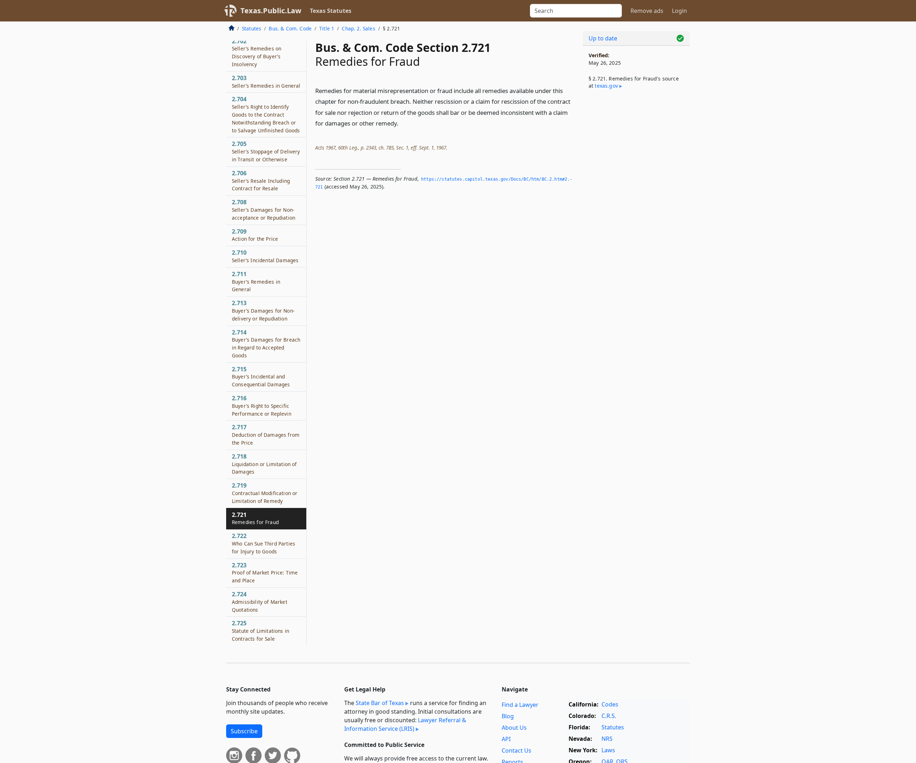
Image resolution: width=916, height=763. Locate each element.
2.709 (255, 235)
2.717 (265, 434)
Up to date (603, 38)
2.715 (261, 376)
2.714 (266, 343)
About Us (514, 728)
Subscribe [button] (244, 731)
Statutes (251, 28)
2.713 (263, 310)
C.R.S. (608, 716)
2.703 (266, 81)
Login (679, 11)
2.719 (264, 492)
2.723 (265, 572)
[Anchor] (402, 123)
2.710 (265, 256)
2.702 (256, 52)
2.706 (261, 180)
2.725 (260, 630)
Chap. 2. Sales (358, 28)
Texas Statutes (330, 11)
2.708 (263, 209)
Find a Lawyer (520, 705)
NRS (607, 739)
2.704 (266, 114)
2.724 (259, 601)
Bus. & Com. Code (290, 28)
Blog (508, 716)
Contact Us (516, 750)
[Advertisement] (636, 213)
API (506, 739)
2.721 (255, 518)
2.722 (263, 543)
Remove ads (646, 11)
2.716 (261, 405)
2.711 (256, 281)
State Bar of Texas (380, 703)
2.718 (264, 464)
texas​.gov (606, 85)
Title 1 (326, 28)
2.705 (266, 151)
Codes (609, 704)
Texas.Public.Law (270, 10)
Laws (608, 750)
